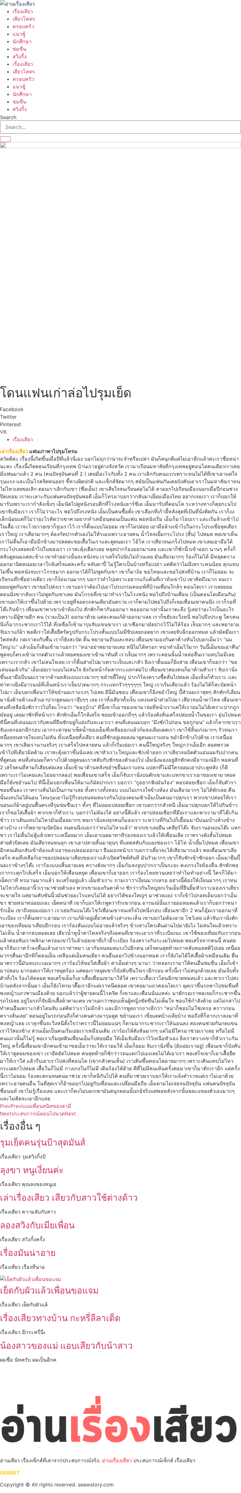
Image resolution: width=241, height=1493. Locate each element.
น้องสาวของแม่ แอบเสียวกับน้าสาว (66, 1345)
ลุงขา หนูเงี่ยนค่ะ (32, 1170)
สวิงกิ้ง (20, 56)
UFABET (10, 1472)
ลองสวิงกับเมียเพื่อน (37, 1225)
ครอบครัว (23, 26)
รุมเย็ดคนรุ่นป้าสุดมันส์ (42, 1142)
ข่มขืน (19, 49)
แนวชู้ (19, 34)
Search (8, 117)
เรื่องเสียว (23, 11)
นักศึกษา (22, 41)
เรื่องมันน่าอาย (28, 1252)
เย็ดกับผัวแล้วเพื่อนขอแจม (49, 1290)
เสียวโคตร (24, 19)
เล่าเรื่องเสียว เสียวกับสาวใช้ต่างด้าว (69, 1197)
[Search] (5, 139)
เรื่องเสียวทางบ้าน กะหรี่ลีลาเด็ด (60, 1318)
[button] (120, 409)
